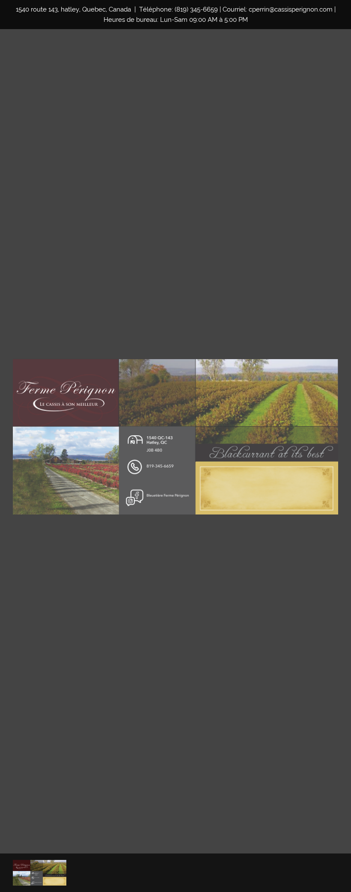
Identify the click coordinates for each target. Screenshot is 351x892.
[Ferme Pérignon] (39, 873)
